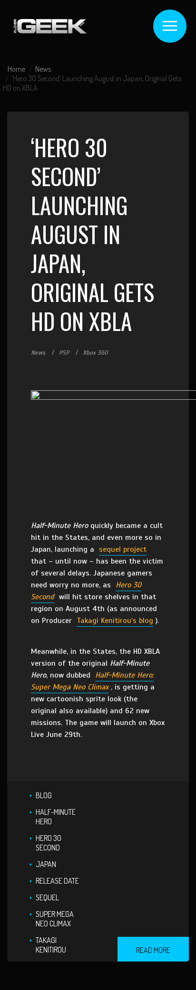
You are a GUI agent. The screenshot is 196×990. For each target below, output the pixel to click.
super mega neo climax (55, 918)
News (43, 69)
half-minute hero (56, 816)
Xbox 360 (95, 353)
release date (57, 881)
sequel (47, 897)
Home (16, 69)
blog (44, 795)
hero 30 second (48, 842)
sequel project (123, 549)
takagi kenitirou (51, 944)
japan (46, 864)
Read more (153, 950)
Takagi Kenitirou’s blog (115, 620)
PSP (64, 353)
